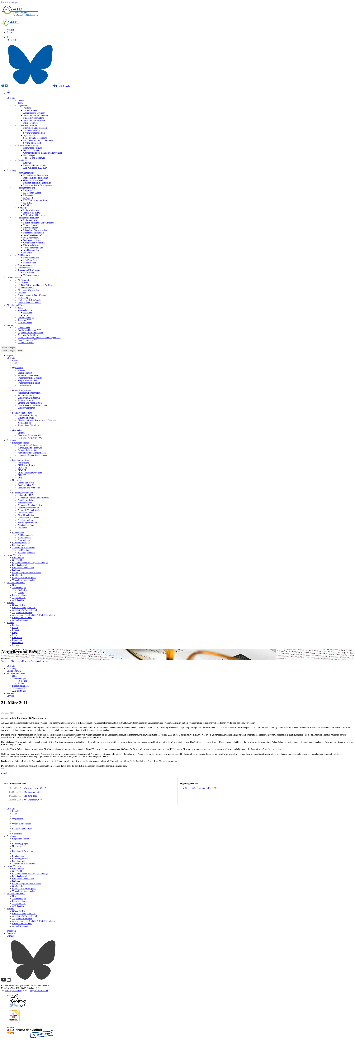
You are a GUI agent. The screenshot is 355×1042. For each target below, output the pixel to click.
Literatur (27, 163)
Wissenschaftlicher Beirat (34, 120)
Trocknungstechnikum (33, 248)
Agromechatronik (31, 135)
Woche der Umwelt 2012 (35, 788)
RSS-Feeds (12, 40)
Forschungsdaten (25, 268)
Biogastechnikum (31, 238)
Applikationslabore (31, 250)
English (10, 355)
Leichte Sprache (63, 86)
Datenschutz (17, 642)
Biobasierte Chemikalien (28, 290)
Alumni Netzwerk (26, 342)
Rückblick (27, 312)
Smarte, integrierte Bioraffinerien (32, 295)
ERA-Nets (28, 195)
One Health (23, 282)
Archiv (26, 315)
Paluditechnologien (26, 287)
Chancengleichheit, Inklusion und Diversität (42, 153)
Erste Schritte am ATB (27, 340)
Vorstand (27, 108)
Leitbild (21, 100)
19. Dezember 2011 (32, 792)
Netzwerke (22, 208)
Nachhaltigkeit (29, 155)
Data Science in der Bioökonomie (38, 140)
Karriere (10, 325)
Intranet (15, 630)
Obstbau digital (24, 297)
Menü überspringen (9, 2)
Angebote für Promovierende (30, 332)
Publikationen (24, 255)
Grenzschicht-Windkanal (34, 243)
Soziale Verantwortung (28, 145)
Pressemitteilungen (26, 317)
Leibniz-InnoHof (30, 220)
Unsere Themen (14, 277)
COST (26, 205)
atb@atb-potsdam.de (39, 990)
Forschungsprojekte (26, 188)
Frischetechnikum (31, 245)
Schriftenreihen (30, 260)
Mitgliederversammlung (33, 118)
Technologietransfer (32, 275)
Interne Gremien (30, 123)
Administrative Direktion (34, 113)
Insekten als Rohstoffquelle (29, 300)
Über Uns (11, 98)
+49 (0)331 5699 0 (13, 990)
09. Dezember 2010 (33, 800)
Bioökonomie (24, 280)
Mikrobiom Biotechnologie (35, 128)
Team (20, 103)
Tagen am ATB (24, 320)
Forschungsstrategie (26, 265)
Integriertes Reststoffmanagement (37, 185)
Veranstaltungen (25, 310)
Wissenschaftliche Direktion (35, 115)
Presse (9, 32)
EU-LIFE (27, 203)
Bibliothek (27, 253)
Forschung (11, 170)
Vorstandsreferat (30, 110)
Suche (9, 37)
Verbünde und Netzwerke (34, 215)
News (20, 307)
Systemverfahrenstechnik (34, 133)
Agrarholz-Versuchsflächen (35, 235)
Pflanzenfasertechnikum (33, 233)
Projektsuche (29, 190)
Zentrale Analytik (31, 225)
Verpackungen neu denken (29, 302)
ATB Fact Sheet (25, 322)
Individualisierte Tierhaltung (35, 178)
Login (14, 632)
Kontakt (10, 30)
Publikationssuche (31, 258)
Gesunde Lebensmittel (33, 180)
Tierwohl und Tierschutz (34, 158)
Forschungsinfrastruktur (28, 218)
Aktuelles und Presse (16, 305)
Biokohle (22, 292)
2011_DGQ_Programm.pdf (197, 788)
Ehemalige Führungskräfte (34, 165)
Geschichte (22, 160)
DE (8, 90)
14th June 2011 (30, 796)
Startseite (5, 661)
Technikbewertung (31, 130)
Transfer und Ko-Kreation (29, 270)
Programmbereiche (26, 173)
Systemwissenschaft (32, 143)
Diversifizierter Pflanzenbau (35, 175)
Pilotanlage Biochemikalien (35, 230)
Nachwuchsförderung (32, 148)
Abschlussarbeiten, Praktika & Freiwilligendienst (39, 337)
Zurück (4, 773)
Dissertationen (29, 263)
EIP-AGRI (28, 198)
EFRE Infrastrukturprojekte (35, 200)
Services (10, 622)
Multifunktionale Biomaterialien (37, 183)
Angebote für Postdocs (28, 335)
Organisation (23, 105)
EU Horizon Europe (32, 193)
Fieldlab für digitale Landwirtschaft (38, 223)
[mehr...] (4, 768)
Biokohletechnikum (31, 240)
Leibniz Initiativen (31, 210)
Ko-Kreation (28, 272)
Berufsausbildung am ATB (29, 330)
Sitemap (15, 645)
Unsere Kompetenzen (27, 125)
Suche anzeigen (8, 348)
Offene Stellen (24, 327)
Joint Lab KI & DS (31, 213)
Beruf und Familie (31, 150)
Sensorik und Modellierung (35, 138)
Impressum (17, 640)
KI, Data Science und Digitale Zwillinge (35, 285)
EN (8, 93)
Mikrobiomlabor (30, 228)
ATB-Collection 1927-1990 (35, 168)
